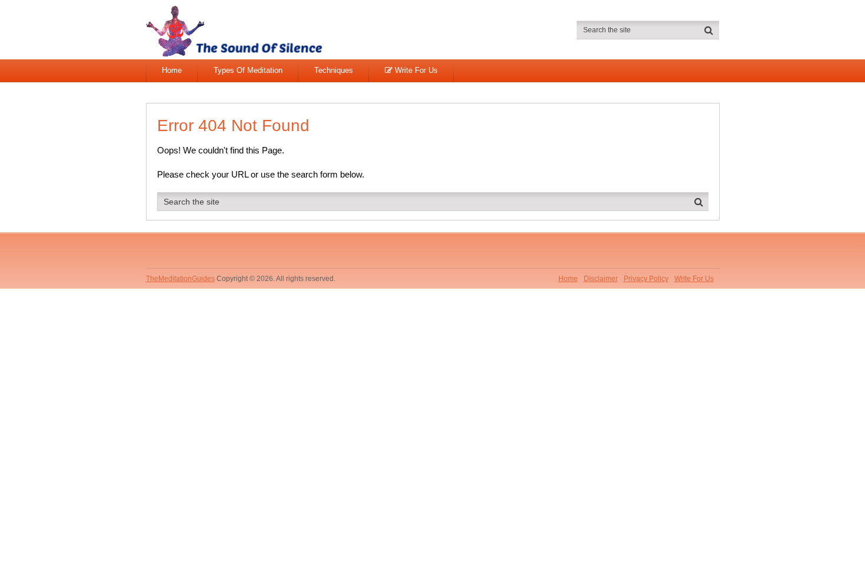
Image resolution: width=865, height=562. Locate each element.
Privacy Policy (646, 279)
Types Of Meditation (248, 70)
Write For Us (415, 70)
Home (172, 70)
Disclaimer (601, 279)
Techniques (333, 70)
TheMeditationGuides (180, 279)
